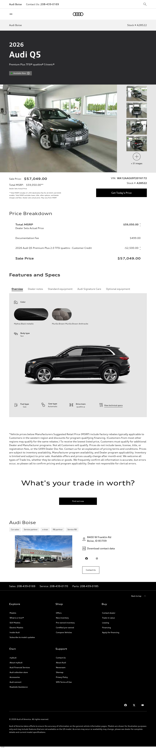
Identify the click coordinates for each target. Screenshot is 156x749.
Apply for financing (110, 632)
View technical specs (113, 405)
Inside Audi (15, 632)
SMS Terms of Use (64, 682)
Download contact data (101, 548)
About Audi (61, 662)
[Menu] (11, 14)
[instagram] (97, 558)
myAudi (13, 658)
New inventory (62, 618)
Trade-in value (108, 618)
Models (13, 613)
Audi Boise (15, 4)
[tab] (17, 289)
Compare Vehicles (64, 632)
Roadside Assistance (19, 687)
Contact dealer (108, 613)
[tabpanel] (78, 355)
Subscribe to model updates (22, 637)
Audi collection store (19, 672)
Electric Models (16, 627)
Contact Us (61, 658)
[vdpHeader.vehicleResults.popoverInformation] (28, 73)
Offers (59, 613)
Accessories (15, 677)
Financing (106, 627)
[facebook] (86, 558)
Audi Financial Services (20, 667)
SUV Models (15, 623)
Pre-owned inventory (65, 623)
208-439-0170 (59, 586)
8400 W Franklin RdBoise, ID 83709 (99, 539)
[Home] (78, 14)
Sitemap (59, 672)
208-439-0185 (89, 586)
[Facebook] (125, 705)
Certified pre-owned (65, 627)
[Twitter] (134, 705)
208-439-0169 (49, 4)
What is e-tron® (17, 618)
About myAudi (16, 662)
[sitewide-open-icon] (145, 4)
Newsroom (61, 667)
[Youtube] (142, 705)
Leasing (105, 623)
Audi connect (15, 682)
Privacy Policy (62, 677)
